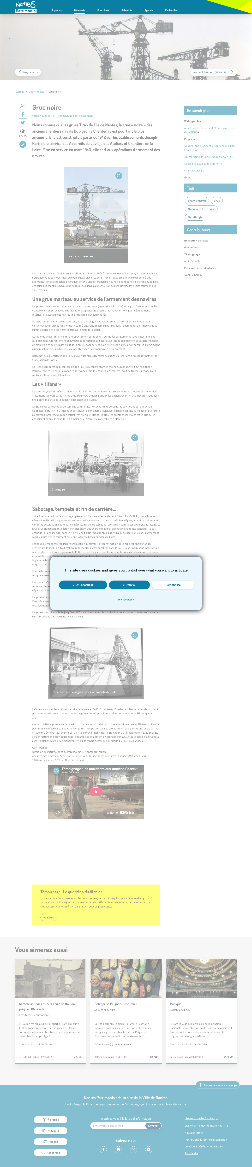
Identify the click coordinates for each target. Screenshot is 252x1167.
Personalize (173, 585)
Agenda (149, 10)
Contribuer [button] (103, 10)
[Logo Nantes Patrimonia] (26, 6)
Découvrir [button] (79, 10)
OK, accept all (84, 585)
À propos (57, 10)
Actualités (127, 10)
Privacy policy (126, 599)
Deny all (130, 585)
